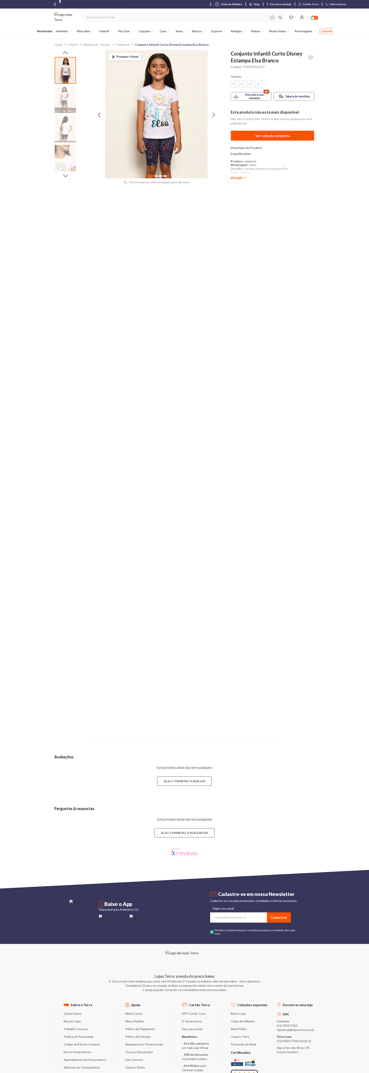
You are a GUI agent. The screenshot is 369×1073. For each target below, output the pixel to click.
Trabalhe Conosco (76, 1029)
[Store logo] (66, 17)
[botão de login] (302, 17)
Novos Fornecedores (77, 1052)
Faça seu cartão (192, 1029)
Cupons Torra (240, 1036)
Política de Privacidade (79, 1036)
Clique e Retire (135, 1067)
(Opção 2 (304, 1041)
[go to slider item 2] (65, 129)
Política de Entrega (137, 1036)
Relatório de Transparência (82, 1067)
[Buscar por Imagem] (272, 17)
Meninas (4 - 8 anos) (96, 44)
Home (59, 44)
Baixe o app (238, 1013)
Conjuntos (122, 44)
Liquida (326, 31)
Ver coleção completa (272, 136)
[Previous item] (55, 4)
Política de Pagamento (140, 1029)
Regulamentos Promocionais (144, 1044)
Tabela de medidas (297, 96)
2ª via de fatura (192, 1021)
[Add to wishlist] (310, 57)
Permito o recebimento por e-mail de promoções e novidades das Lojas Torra (254, 932)
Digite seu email (223, 908)
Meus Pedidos (134, 1021)
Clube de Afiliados (243, 1021)
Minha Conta (133, 1013)
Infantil (73, 44)
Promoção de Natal (243, 1044)
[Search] (280, 17)
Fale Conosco (134, 1059)
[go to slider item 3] (65, 158)
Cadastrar (279, 917)
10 (258, 84)
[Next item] (210, 4)
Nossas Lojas (72, 1021)
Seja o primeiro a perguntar (184, 833)
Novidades (45, 31)
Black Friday (238, 1029)
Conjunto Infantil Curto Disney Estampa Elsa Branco (172, 44)
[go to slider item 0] (65, 70)
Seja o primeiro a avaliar (184, 781)
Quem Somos (73, 1013)
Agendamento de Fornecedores (85, 1059)
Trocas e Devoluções (139, 1052)
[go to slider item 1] (65, 99)
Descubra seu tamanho (254, 96)
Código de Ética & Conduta (82, 1044)
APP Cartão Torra (194, 1013)
